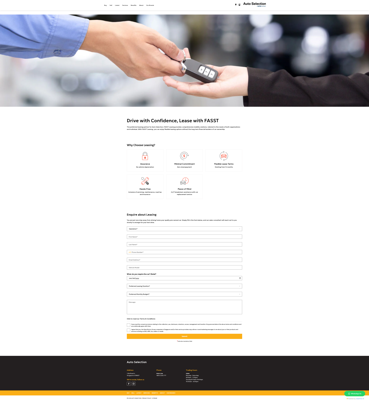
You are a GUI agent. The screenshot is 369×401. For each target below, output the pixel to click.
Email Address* (134, 260)
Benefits (133, 5)
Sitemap (154, 398)
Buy (105, 5)
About (141, 5)
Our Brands (150, 5)
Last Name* (133, 244)
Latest (117, 5)
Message (132, 302)
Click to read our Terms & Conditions (141, 319)
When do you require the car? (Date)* (141, 274)
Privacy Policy (146, 398)
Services (125, 5)
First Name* (133, 237)
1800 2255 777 (161, 375)
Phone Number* (137, 252)
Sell (111, 5)
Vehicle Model (134, 268)
